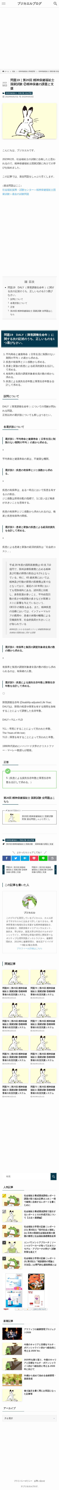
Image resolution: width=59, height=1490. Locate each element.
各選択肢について (18, 303)
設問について (16, 299)
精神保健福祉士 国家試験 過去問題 (19, 93)
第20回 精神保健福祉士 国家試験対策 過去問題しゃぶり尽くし (37, 817)
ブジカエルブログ (29, 3)
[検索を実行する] (54, 1176)
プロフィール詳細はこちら (29, 948)
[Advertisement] (29, 38)
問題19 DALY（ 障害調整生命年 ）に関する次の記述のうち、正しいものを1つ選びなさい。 (31, 291)
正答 (12, 307)
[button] (55, 3)
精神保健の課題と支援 (44, 844)
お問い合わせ (39, 1481)
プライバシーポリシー (23, 1481)
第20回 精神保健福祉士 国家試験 (19, 844)
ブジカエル (29, 912)
